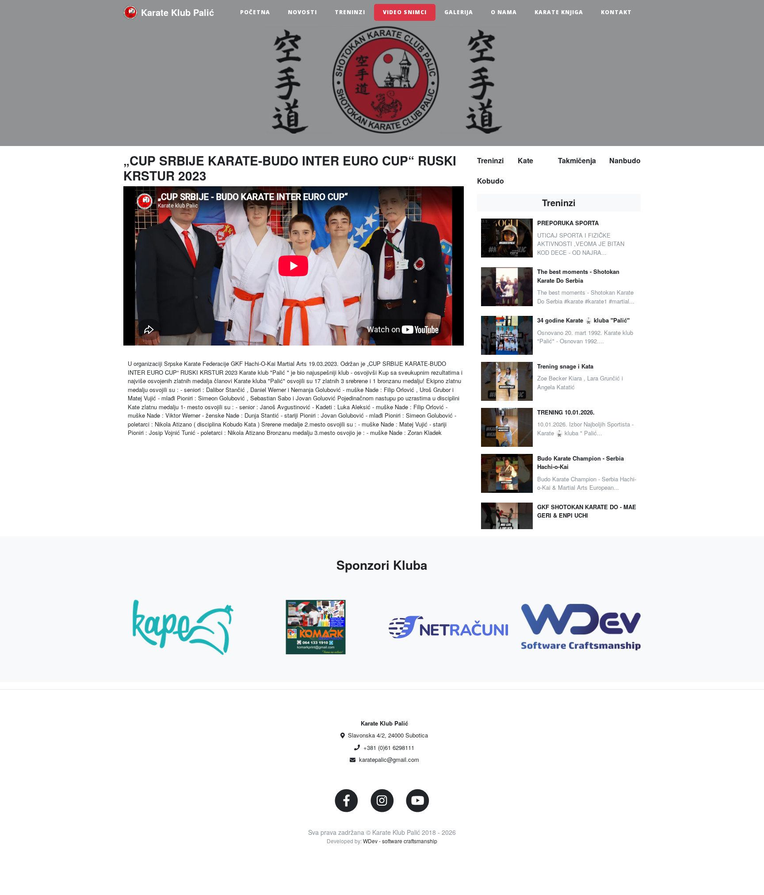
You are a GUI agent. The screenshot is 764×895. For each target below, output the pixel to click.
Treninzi (350, 12)
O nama (504, 12)
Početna (255, 12)
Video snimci (405, 12)
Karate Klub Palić (177, 12)
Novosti (302, 12)
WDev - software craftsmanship (400, 841)
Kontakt (616, 12)
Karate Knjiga (559, 12)
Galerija (458, 12)
